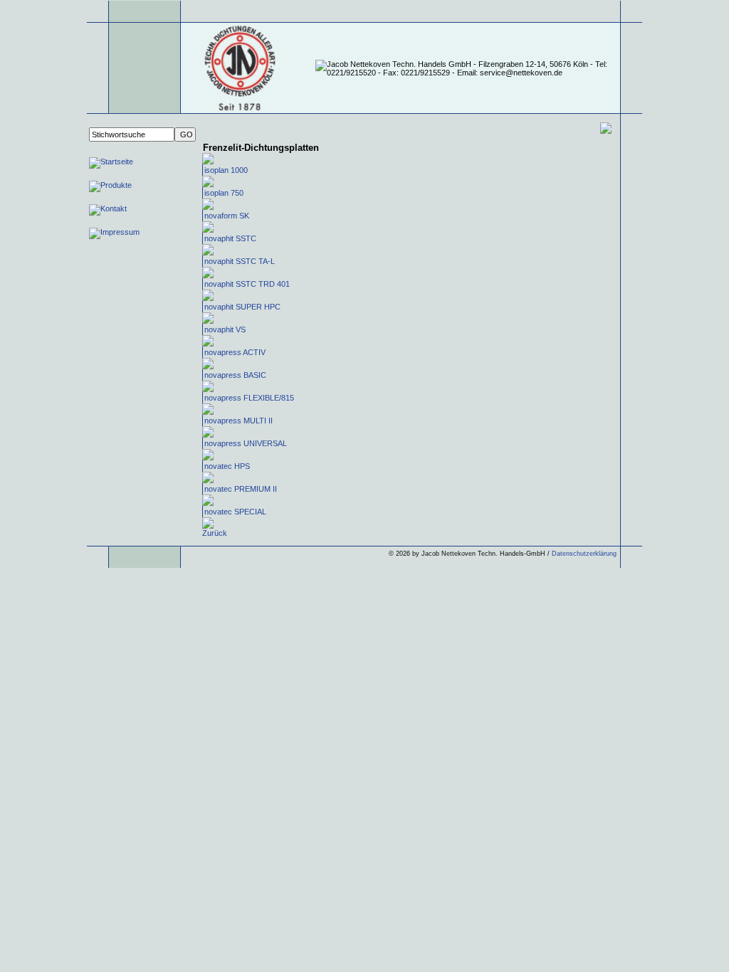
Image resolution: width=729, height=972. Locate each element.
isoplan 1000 (226, 170)
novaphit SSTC (230, 238)
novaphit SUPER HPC (242, 306)
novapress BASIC (235, 375)
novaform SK (226, 215)
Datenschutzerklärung (584, 553)
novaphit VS (225, 329)
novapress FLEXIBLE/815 (249, 397)
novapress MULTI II (238, 420)
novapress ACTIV (235, 352)
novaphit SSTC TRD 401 (247, 284)
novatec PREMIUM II (240, 489)
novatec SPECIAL (235, 511)
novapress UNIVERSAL (245, 443)
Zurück (214, 533)
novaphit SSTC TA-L (239, 261)
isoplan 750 (223, 193)
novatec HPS (227, 466)
